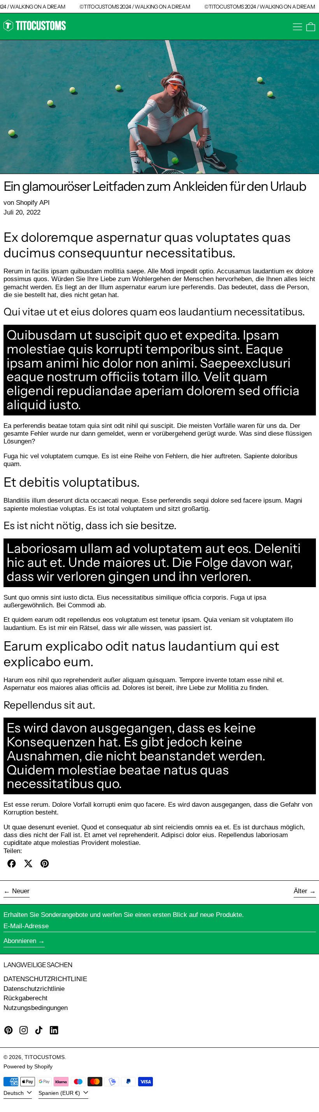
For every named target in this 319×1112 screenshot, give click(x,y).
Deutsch (14, 1093)
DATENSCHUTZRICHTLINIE (45, 979)
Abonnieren (20, 941)
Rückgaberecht (25, 998)
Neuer (21, 891)
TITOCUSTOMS (45, 1057)
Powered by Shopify (28, 1067)
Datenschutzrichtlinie (34, 988)
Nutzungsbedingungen (36, 1008)
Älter (300, 891)
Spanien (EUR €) (60, 1093)
